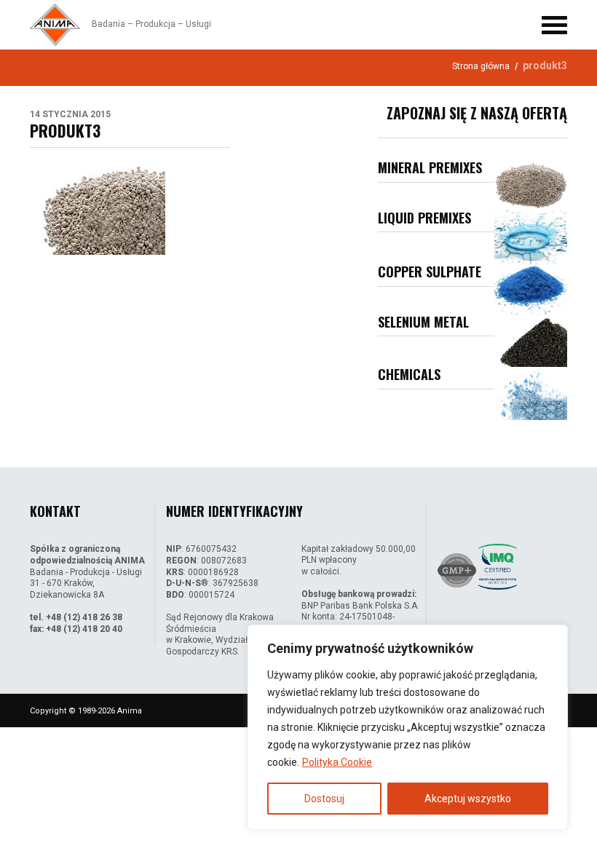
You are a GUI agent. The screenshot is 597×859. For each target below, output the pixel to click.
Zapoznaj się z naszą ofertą (477, 113)
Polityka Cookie (337, 762)
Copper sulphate (429, 271)
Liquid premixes (424, 217)
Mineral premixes (430, 167)
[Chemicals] (530, 393)
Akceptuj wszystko (467, 798)
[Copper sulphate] (530, 289)
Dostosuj (324, 798)
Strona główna (481, 66)
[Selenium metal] (530, 341)
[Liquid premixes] (530, 237)
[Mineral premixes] (530, 185)
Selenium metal (423, 321)
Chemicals (409, 374)
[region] (408, 727)
